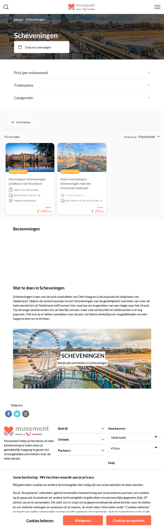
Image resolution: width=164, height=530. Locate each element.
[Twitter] (17, 413)
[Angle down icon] (99, 72)
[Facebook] (8, 413)
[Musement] (81, 7)
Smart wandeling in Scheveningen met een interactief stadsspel (75, 183)
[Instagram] (25, 413)
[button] (20, 122)
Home (18, 19)
